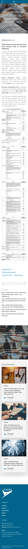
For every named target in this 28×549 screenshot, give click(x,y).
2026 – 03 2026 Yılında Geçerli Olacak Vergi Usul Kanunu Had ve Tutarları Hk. (14, 310)
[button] (2, 1)
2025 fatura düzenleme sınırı (9, 272)
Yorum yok (22, 29)
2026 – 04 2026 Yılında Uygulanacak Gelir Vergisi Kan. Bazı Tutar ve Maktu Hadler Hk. (13, 306)
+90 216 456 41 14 (8, 523)
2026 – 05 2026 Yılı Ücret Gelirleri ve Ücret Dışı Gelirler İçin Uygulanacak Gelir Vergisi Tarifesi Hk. (14, 300)
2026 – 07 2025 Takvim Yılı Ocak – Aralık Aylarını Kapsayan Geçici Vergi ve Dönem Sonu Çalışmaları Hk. (14, 294)
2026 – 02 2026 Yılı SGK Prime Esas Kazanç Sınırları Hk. (13, 314)
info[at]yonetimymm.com (13, 527)
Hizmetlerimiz (5, 510)
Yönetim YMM (9, 29)
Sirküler (4, 513)
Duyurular (14, 8)
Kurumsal (4, 508)
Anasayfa (4, 505)
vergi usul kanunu (18, 275)
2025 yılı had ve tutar (7, 275)
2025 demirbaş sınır (6, 269)
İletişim (3, 515)
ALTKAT (22, 546)
